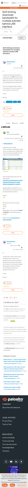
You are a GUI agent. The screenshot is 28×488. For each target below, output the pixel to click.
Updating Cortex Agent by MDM (12, 387)
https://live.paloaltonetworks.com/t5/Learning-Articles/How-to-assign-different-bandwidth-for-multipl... (13, 182)
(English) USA (23, 5)
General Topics (7, 37)
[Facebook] (21, 462)
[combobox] (7, 31)
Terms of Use (6, 424)
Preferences (21, 485)
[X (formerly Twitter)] (6, 462)
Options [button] (21, 37)
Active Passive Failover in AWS (12, 381)
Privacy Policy (16, 480)
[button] (5, 485)
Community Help (8, 441)
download (9, 101)
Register (13, 2)
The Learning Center (9, 444)
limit (15, 101)
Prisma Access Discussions (10, 363)
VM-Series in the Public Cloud (11, 383)
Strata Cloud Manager (9, 378)
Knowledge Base (8, 447)
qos (19, 101)
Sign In (18, 2)
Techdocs (5, 451)
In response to (16, 245)
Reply (12, 115)
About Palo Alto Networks (11, 407)
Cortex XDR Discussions (10, 389)
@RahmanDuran (8, 143)
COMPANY (6, 404)
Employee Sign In (24, 2)
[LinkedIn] (16, 462)
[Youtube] (11, 462)
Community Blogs (8, 437)
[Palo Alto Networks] (14, 400)
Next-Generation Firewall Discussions (13, 371)
